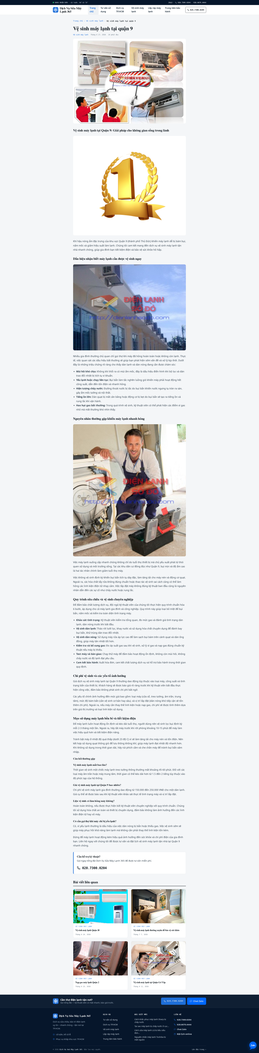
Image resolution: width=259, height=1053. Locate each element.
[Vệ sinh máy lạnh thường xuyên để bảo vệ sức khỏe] (158, 906)
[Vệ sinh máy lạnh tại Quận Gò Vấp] (158, 958)
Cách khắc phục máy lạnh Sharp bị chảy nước (150, 1020)
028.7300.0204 (183, 2)
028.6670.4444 (199, 2)
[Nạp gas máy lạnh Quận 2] (100, 958)
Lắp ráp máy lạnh (154, 10)
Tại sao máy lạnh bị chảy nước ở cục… (151, 1026)
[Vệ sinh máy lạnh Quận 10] (100, 906)
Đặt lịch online (184, 1034)
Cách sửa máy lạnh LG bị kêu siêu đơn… (149, 1031)
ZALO (170, 2)
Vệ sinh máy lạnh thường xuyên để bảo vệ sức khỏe (156, 930)
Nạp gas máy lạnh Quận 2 (87, 982)
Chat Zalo (198, 1001)
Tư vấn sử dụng (106, 10)
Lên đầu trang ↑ (199, 1049)
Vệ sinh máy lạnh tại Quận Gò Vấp (149, 982)
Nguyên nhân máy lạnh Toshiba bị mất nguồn (150, 1038)
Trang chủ (93, 10)
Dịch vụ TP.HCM (120, 10)
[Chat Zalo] (253, 1045)
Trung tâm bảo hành (172, 10)
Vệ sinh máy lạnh (137, 10)
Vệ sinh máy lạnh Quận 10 (87, 930)
